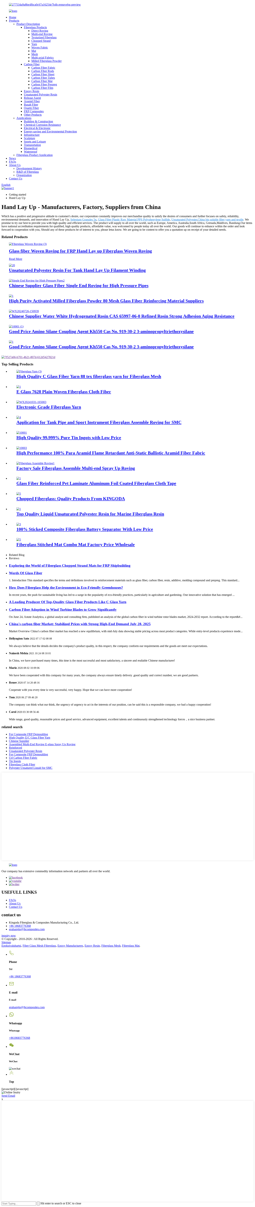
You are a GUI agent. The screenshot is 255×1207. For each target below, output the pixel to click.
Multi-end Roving (41, 34)
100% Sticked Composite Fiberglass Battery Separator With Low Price (84, 529)
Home (12, 17)
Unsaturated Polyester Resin (40, 94)
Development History (29, 168)
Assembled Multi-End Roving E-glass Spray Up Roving (42, 744)
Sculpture (29, 138)
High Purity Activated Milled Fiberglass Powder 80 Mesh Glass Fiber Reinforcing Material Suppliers (106, 300)
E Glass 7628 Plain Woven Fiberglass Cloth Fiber (63, 391)
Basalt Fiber (31, 104)
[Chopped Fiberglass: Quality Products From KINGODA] (18, 493)
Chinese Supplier (19, 741)
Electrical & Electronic (37, 128)
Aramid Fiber (32, 101)
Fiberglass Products (35, 27)
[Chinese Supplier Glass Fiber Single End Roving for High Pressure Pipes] (37, 280)
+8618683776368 (19, 1037)
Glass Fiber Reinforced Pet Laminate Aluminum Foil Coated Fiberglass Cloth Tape (96, 483)
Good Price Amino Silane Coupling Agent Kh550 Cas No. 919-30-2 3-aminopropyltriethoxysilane (101, 331)
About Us (15, 165)
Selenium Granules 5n (83, 219)
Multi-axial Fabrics (42, 57)
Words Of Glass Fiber (25, 573)
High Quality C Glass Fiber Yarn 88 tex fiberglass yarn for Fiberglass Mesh (88, 376)
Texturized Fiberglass (44, 37)
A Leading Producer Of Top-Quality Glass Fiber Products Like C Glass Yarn (67, 602)
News (12, 158)
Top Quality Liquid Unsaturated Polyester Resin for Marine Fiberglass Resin (90, 514)
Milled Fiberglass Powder (46, 61)
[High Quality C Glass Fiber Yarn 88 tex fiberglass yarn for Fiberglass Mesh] (29, 371)
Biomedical (30, 148)
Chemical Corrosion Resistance (42, 124)
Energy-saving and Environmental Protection (50, 131)
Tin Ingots (15, 761)
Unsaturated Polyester (184, 219)
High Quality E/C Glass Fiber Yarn (29, 737)
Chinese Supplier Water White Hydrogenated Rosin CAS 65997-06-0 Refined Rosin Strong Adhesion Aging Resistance (121, 316)
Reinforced (15, 747)
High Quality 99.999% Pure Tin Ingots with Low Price (68, 437)
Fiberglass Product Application (34, 155)
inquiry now (8, 935)
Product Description (28, 24)
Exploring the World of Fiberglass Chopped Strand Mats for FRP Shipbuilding (69, 565)
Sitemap (6, 942)
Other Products (33, 114)
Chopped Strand (41, 40)
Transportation (32, 144)
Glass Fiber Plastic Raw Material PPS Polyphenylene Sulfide (134, 219)
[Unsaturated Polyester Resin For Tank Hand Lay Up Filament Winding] (12, 265)
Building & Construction (38, 121)
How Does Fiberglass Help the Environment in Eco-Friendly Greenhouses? (66, 588)
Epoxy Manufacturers (70, 945)
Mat (33, 50)
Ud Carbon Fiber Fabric (23, 757)
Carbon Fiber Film (42, 87)
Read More (15, 259)
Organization (24, 175)
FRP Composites (34, 111)
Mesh (34, 54)
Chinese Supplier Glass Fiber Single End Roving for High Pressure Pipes (78, 285)
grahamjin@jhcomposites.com (27, 929)
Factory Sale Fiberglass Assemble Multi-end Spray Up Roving (75, 468)
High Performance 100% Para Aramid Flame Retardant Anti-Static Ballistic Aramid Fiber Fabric (110, 452)
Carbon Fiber (32, 64)
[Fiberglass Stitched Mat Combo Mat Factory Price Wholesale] (18, 539)
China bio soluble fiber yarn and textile (220, 219)
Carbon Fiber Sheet (42, 74)
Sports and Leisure (35, 141)
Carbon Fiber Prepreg (44, 84)
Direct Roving (39, 30)
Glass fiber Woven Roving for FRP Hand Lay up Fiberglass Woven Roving (80, 251)
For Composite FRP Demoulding (28, 734)
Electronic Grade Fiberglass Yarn (48, 407)
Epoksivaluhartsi (11, 945)
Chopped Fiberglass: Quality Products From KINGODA (70, 498)
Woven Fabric (39, 47)
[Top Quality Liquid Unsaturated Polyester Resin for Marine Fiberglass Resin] (18, 509)
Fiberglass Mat (130, 945)
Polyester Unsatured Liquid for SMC (30, 767)
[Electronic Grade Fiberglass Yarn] (31, 402)
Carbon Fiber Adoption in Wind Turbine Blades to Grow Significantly (63, 610)
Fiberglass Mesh (111, 945)
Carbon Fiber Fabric (43, 67)
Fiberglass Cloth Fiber (22, 764)
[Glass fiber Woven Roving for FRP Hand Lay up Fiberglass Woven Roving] (28, 244)
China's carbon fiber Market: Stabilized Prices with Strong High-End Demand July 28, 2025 (80, 624)
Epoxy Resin (31, 91)
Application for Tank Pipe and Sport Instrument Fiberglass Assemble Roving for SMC (98, 422)
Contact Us (15, 178)
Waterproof (30, 151)
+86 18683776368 (20, 925)
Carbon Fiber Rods (42, 71)
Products (14, 20)
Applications (23, 118)
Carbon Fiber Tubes (43, 77)
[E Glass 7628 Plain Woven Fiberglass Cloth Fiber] (18, 386)
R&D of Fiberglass (27, 171)
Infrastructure (32, 134)
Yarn (34, 44)
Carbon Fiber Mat (41, 81)
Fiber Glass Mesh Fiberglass (39, 945)
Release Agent (32, 97)
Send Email (8, 1095)
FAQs (12, 161)
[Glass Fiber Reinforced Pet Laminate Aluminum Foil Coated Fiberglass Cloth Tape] (18, 478)
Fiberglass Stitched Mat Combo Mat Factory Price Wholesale (75, 544)
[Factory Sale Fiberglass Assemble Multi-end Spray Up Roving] (35, 463)
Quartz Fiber (31, 108)
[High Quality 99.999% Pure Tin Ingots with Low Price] (21, 432)
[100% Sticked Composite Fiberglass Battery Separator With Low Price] (18, 524)
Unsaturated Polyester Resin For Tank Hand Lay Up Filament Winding (77, 270)
